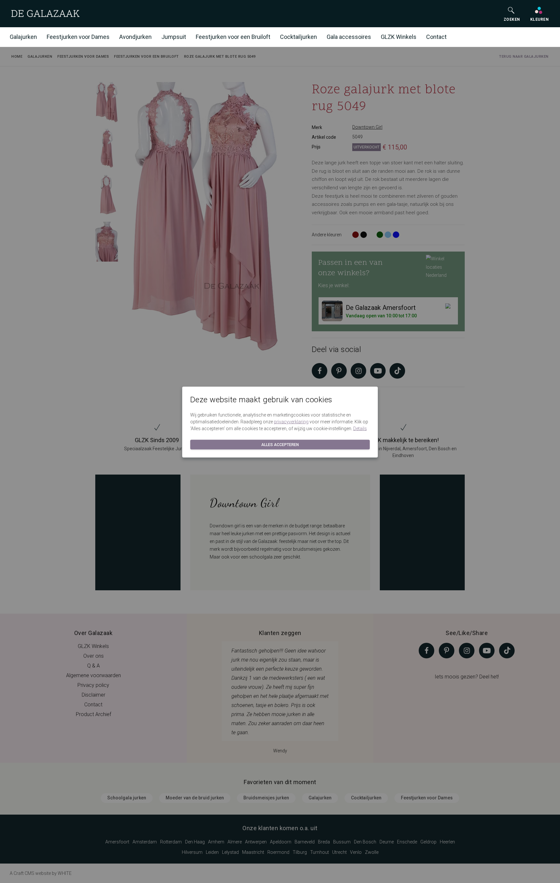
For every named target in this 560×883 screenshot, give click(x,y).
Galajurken (23, 36)
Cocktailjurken (298, 36)
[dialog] (280, 441)
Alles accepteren (280, 444)
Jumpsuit (173, 36)
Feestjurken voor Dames (78, 36)
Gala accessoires (349, 36)
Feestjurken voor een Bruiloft (233, 36)
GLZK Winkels (398, 36)
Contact (436, 36)
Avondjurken (135, 36)
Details (360, 428)
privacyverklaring (291, 421)
